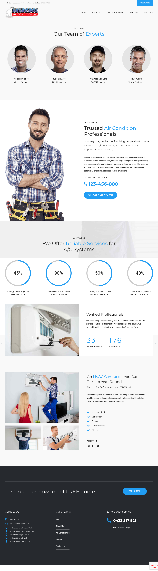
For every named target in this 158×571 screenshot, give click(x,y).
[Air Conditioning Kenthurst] (6, 541)
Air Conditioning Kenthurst (20, 541)
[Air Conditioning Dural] (6, 538)
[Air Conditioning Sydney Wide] (6, 528)
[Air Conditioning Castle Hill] (6, 534)
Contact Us (60, 546)
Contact (148, 12)
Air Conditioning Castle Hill (20, 535)
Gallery (134, 12)
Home (83, 12)
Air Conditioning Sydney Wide (21, 528)
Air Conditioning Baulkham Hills (22, 531)
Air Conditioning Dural (18, 538)
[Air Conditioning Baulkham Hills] (6, 531)
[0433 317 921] (109, 521)
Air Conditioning (116, 12)
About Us (96, 12)
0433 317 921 (124, 520)
